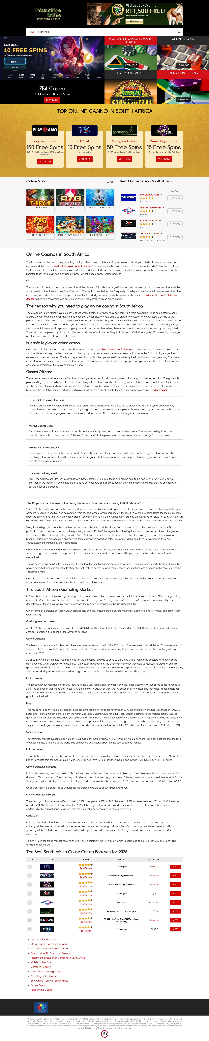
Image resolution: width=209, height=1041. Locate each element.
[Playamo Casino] (45, 130)
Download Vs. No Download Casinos (50, 953)
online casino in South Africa (115, 349)
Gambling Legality (41, 966)
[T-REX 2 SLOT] (40, 197)
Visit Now (45, 161)
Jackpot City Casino (151, 233)
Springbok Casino (124, 141)
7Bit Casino (84, 141)
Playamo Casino (45, 141)
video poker (160, 390)
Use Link (154, 866)
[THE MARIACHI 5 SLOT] (100, 224)
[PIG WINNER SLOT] (40, 224)
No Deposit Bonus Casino (44, 939)
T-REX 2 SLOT (40, 207)
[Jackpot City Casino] (128, 236)
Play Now (175, 198)
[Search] (179, 31)
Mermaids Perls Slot (100, 207)
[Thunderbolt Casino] (128, 197)
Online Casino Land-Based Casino (49, 944)
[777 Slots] (70, 197)
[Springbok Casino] (124, 130)
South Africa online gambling (46, 971)
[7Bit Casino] (85, 130)
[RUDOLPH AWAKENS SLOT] (70, 224)
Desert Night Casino (164, 141)
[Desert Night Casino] (164, 130)
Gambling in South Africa (44, 976)
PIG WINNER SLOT (40, 235)
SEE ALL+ (110, 182)
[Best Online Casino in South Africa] (130, 60)
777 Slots (70, 207)
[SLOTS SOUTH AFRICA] (130, 92)
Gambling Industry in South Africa (49, 948)
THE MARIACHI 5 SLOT (100, 235)
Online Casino (38, 985)
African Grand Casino (152, 207)
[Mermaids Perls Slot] (100, 197)
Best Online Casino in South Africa (49, 980)
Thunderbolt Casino (151, 194)
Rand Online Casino (41, 989)
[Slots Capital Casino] (128, 223)
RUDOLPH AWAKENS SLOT (70, 235)
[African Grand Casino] (128, 210)
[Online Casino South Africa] (47, 20)
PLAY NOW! (52, 100)
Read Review (86, 868)
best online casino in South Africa (72, 266)
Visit (175, 866)
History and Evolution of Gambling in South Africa (58, 957)
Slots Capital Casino (151, 220)
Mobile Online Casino (42, 962)
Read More (131, 65)
